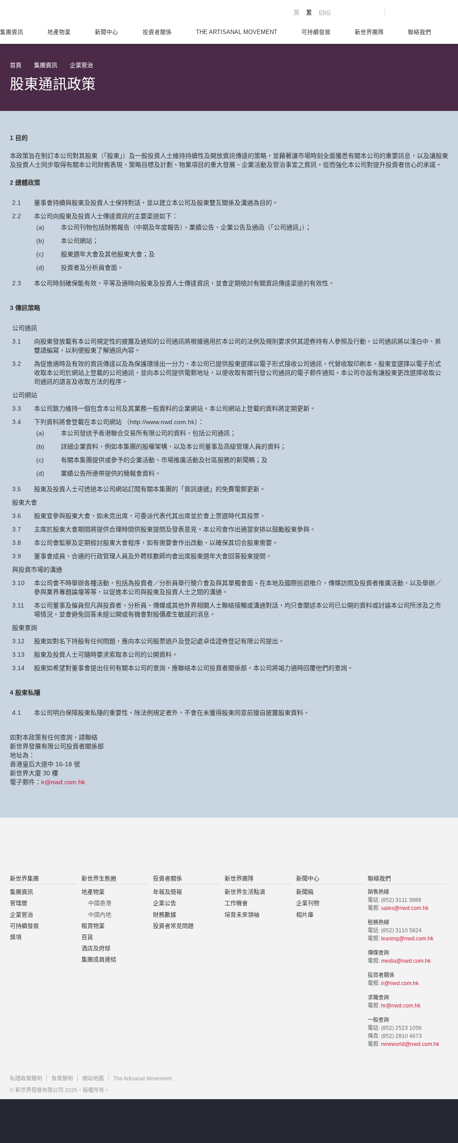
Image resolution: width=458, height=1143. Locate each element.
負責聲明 (62, 1078)
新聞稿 (305, 891)
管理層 (18, 903)
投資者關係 (157, 32)
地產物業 (59, 32)
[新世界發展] (59, 13)
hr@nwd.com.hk (400, 1006)
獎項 (15, 937)
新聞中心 (106, 32)
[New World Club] (371, 12)
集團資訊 (11, 32)
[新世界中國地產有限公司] (217, 847)
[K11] (346, 11)
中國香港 (99, 903)
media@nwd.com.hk (406, 961)
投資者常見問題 (173, 925)
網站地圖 (93, 1078)
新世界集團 (24, 878)
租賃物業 (93, 925)
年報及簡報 (167, 891)
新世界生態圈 (98, 878)
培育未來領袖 (242, 914)
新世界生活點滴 (245, 891)
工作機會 (236, 903)
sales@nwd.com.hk (404, 908)
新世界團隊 (369, 32)
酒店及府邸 (95, 948)
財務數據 (164, 914)
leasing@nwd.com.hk (407, 938)
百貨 (87, 937)
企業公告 (164, 903)
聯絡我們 (419, 32)
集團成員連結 (98, 959)
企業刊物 (307, 903)
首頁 (15, 65)
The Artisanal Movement (236, 32)
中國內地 (99, 914)
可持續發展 (316, 32)
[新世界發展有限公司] (127, 847)
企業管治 (81, 65)
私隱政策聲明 (26, 1078)
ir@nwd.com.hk (63, 782)
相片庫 (305, 914)
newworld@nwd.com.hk (410, 1044)
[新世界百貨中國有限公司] (318, 847)
